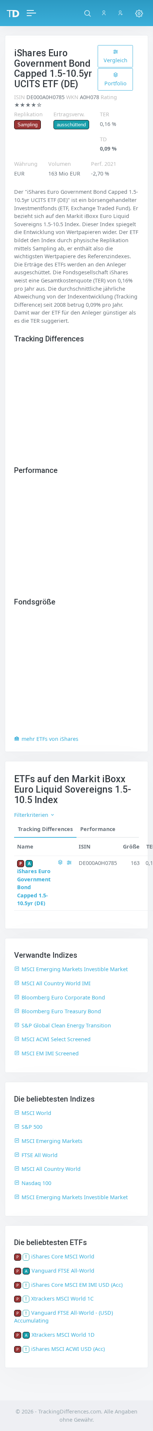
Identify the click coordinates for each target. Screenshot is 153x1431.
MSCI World (36, 1112)
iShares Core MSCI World (62, 1256)
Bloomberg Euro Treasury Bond (61, 1011)
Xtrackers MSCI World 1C (62, 1298)
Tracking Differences (45, 829)
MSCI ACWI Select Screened (56, 1039)
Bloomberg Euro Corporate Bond (63, 997)
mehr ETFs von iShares (50, 738)
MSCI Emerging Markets (52, 1140)
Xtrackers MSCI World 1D (63, 1334)
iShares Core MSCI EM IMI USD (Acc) (77, 1284)
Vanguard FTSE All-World (63, 1270)
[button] (87, 13)
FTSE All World (40, 1155)
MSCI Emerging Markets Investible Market (75, 969)
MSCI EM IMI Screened (50, 1053)
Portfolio (115, 83)
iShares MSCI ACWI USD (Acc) (68, 1348)
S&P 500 (32, 1126)
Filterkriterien (32, 814)
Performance (97, 829)
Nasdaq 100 (36, 1183)
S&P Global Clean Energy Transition (66, 1025)
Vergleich (115, 60)
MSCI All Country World (51, 1168)
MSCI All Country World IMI (56, 983)
